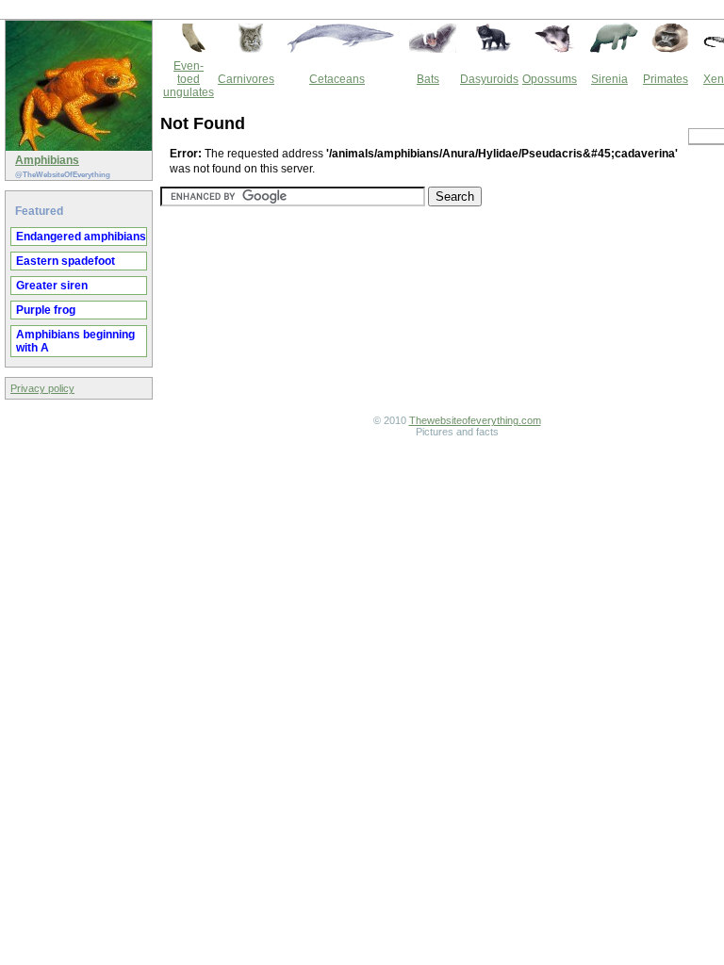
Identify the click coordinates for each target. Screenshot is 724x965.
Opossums (549, 79)
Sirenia (609, 79)
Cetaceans (337, 79)
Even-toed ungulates (188, 79)
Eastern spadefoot (65, 261)
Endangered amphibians (81, 236)
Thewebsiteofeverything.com (475, 420)
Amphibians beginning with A (75, 341)
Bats (428, 79)
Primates (665, 79)
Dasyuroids (489, 79)
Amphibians (47, 160)
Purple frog (45, 310)
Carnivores (246, 79)
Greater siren (52, 285)
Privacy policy (42, 388)
